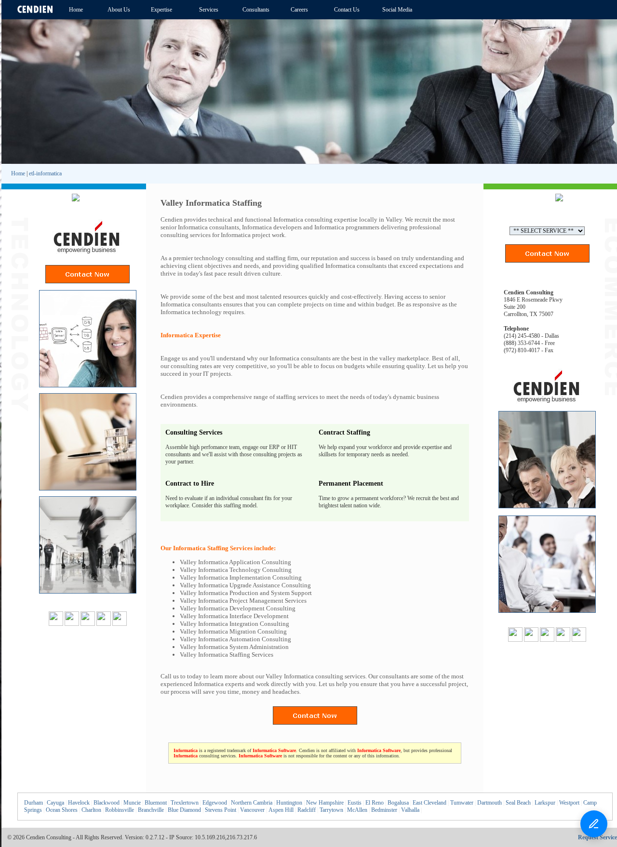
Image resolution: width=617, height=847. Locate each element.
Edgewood (214, 802)
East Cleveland (429, 802)
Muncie (132, 802)
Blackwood (107, 802)
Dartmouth (489, 802)
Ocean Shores (62, 810)
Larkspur (545, 802)
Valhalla (410, 810)
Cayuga (55, 802)
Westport (569, 802)
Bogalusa (398, 802)
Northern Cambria (251, 802)
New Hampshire (325, 802)
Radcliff (306, 810)
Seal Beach (518, 802)
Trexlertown (185, 802)
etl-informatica (45, 173)
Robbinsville (119, 810)
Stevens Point (220, 810)
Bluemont (156, 802)
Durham (33, 802)
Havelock (79, 802)
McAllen (357, 810)
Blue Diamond (184, 810)
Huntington (289, 802)
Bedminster (384, 810)
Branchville (151, 810)
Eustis (355, 802)
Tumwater (461, 802)
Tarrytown (331, 810)
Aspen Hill (281, 810)
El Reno (374, 802)
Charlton (91, 810)
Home (18, 173)
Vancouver (252, 810)
